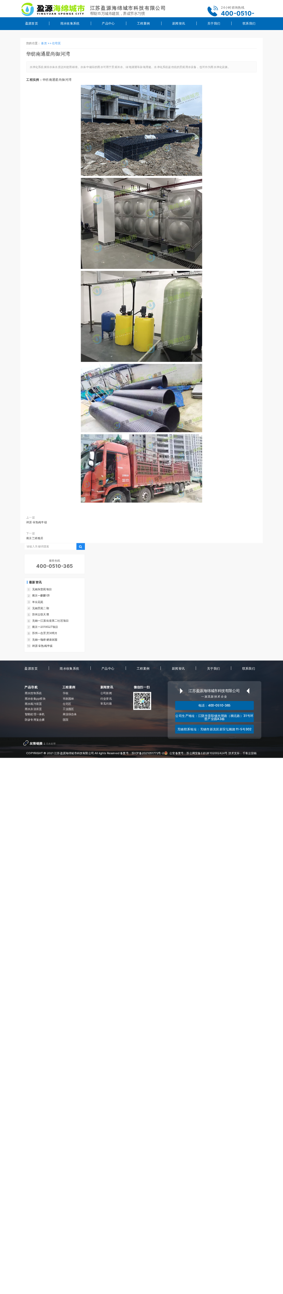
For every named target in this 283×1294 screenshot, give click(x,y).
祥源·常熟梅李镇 (36, 522)
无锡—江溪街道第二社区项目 (50, 620)
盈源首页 (31, 23)
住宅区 (56, 43)
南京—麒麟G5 (41, 595)
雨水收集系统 (70, 23)
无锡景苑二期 (40, 608)
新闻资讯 (178, 23)
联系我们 (249, 23)
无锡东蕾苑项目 (42, 589)
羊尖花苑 (37, 601)
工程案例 (143, 23)
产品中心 (108, 23)
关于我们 (213, 23)
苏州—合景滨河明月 (45, 633)
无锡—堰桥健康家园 (45, 639)
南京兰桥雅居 (34, 538)
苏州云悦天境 (40, 614)
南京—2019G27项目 (45, 627)
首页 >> (46, 43)
